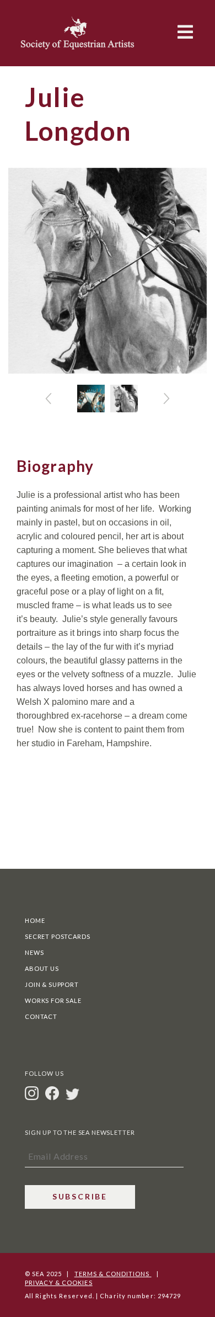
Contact (41, 1016)
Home (35, 920)
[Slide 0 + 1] (91, 398)
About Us (42, 968)
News (34, 952)
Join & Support (52, 984)
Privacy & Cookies (59, 1282)
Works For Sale (53, 1000)
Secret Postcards (57, 936)
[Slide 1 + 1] (124, 398)
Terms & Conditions (113, 1273)
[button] (48, 398)
